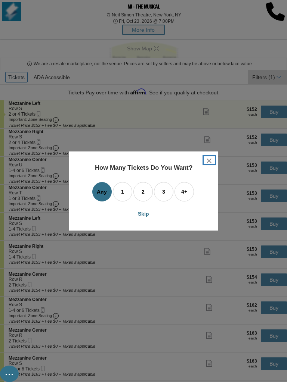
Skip (143, 214)
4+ (184, 192)
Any (102, 192)
